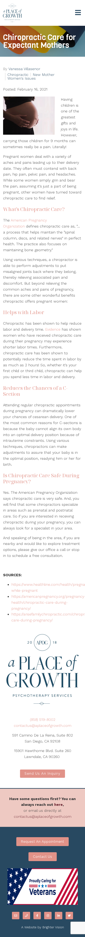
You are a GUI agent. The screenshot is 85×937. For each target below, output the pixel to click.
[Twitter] (69, 915)
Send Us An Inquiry (42, 774)
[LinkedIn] (58, 915)
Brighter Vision (53, 927)
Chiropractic (17, 75)
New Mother (43, 75)
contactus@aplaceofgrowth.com (42, 725)
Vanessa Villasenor (24, 69)
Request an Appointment (42, 842)
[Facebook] (37, 915)
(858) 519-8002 (42, 719)
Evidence (52, 329)
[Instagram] (48, 915)
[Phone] (26, 915)
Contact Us (42, 857)
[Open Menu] (78, 13)
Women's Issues (21, 78)
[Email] (15, 915)
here (58, 804)
